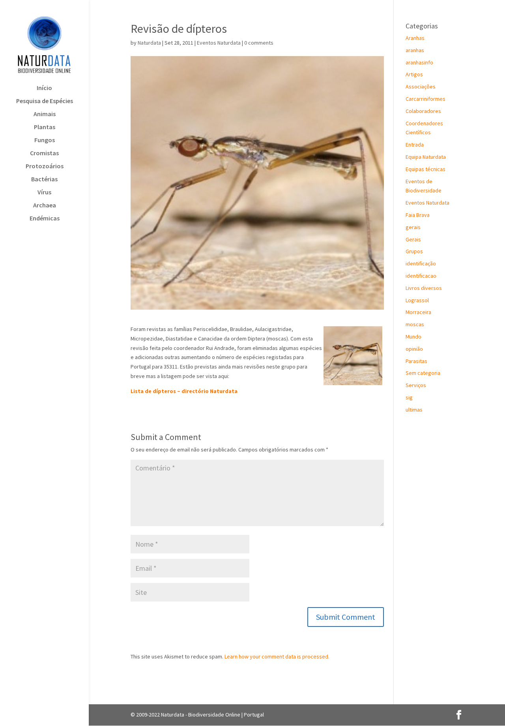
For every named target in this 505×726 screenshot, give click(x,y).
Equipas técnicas (425, 169)
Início (44, 88)
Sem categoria (423, 372)
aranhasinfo (419, 62)
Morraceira (418, 312)
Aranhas (415, 37)
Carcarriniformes (425, 98)
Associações (421, 86)
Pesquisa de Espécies (44, 101)
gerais (413, 227)
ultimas (414, 409)
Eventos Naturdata (219, 42)
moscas (415, 324)
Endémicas (45, 218)
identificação (421, 263)
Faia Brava (418, 214)
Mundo (413, 336)
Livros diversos (424, 288)
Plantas (44, 127)
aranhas (415, 50)
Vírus (44, 192)
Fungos (44, 140)
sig (409, 397)
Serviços (416, 385)
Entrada (415, 144)
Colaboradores (423, 111)
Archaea (44, 205)
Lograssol (417, 300)
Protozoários (45, 166)
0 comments (258, 42)
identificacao (421, 275)
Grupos (414, 251)
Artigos (414, 74)
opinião (414, 348)
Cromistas (44, 153)
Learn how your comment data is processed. (276, 656)
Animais (45, 114)
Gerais (413, 239)
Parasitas (416, 361)
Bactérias (44, 179)
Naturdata (149, 42)
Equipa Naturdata (426, 156)
